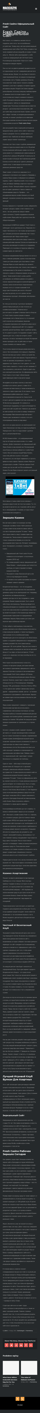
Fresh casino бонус (25, 123)
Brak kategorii (20, 1330)
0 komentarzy (29, 1330)
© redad (20, 1403)
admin (6, 1330)
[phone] (22, 1397)
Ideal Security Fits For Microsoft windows (28, 1380)
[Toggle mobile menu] (36, 9)
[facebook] (18, 1397)
